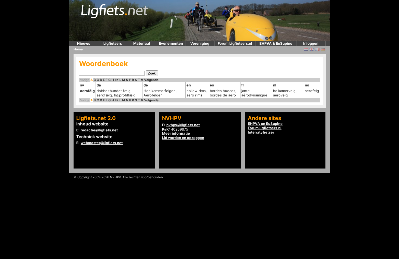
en (188, 85)
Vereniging (199, 43)
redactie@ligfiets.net (99, 130)
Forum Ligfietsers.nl (235, 43)
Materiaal (141, 43)
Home (78, 49)
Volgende (151, 80)
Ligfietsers (112, 43)
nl (274, 85)
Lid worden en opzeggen (183, 137)
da (99, 85)
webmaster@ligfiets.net (102, 143)
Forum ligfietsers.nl (264, 128)
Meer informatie (176, 133)
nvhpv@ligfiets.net (183, 125)
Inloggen (310, 43)
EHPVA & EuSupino (275, 43)
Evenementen (171, 43)
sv (82, 85)
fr (242, 85)
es (212, 85)
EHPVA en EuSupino (265, 123)
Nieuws (83, 43)
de (146, 85)
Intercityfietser (261, 132)
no (307, 85)
